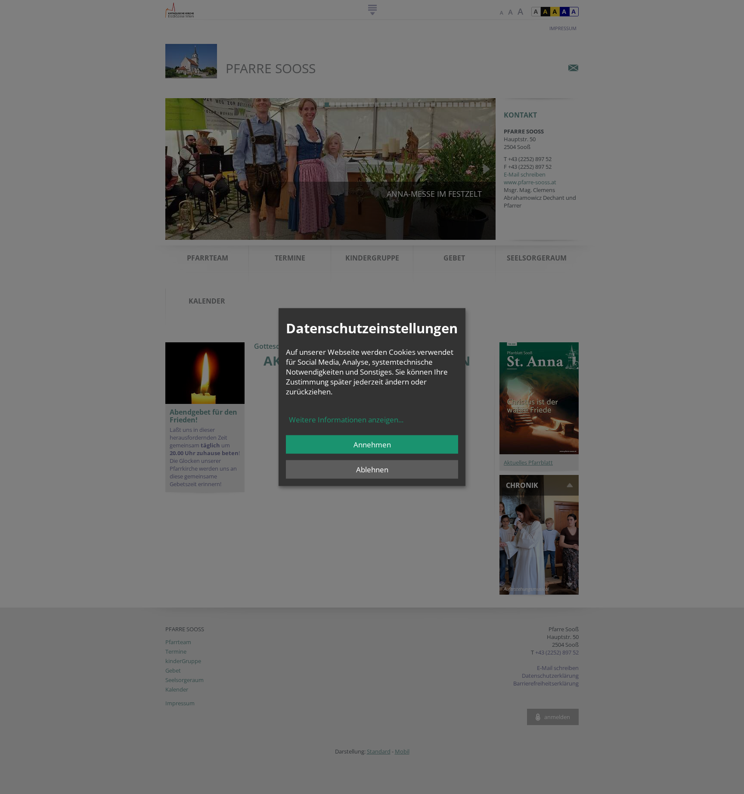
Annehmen (372, 444)
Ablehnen (372, 469)
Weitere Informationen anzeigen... (346, 419)
